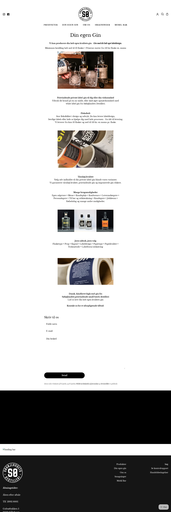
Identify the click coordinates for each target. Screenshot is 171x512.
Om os (123, 472)
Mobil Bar (121, 481)
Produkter (121, 464)
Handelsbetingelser (159, 472)
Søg (166, 464)
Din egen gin (120, 468)
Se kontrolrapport (159, 468)
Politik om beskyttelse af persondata (87, 384)
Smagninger (120, 476)
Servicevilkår (105, 384)
